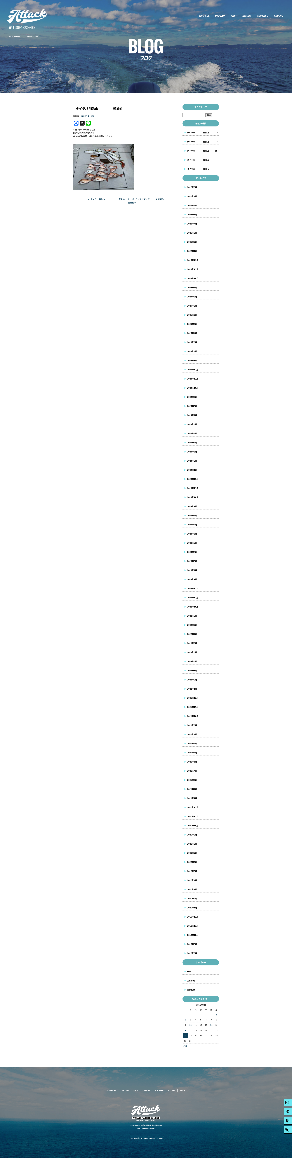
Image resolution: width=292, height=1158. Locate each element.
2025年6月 (192, 314)
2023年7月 (192, 524)
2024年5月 (192, 433)
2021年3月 (192, 779)
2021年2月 (192, 789)
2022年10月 (192, 606)
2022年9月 (192, 615)
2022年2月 (192, 679)
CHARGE (247, 16)
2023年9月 (192, 506)
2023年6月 (192, 533)
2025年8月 (192, 296)
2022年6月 (192, 643)
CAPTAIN (220, 16)
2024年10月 (192, 387)
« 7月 (185, 1046)
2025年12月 (192, 260)
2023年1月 (192, 579)
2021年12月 (192, 697)
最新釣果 (191, 989)
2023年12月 (192, 479)
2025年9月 (192, 287)
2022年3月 (192, 670)
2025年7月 (192, 305)
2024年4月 (192, 442)
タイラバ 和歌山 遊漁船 (106, 199)
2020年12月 (192, 807)
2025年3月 (192, 342)
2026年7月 (192, 196)
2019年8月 (192, 953)
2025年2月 (192, 351)
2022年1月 (192, 688)
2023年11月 (192, 488)
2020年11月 (192, 816)
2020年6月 (192, 862)
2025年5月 (192, 324)
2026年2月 (192, 241)
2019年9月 (192, 944)
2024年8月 (192, 406)
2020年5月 (192, 871)
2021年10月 (192, 716)
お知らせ (191, 980)
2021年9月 (192, 725)
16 (185, 1030)
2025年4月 (192, 333)
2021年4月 (192, 770)
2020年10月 (192, 825)
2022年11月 (192, 597)
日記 (189, 971)
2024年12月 (192, 369)
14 (211, 1025)
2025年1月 (192, 360)
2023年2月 (192, 570)
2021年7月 (192, 743)
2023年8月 (192, 515)
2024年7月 (192, 415)
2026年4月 (192, 223)
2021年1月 (192, 798)
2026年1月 (192, 251)
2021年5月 (192, 761)
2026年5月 (192, 214)
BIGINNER (263, 16)
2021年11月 (192, 707)
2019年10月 (192, 935)
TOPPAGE (203, 16)
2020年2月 (192, 898)
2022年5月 (192, 652)
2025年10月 (192, 278)
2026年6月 (192, 205)
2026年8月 (192, 187)
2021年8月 (192, 734)
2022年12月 (192, 588)
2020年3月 (192, 889)
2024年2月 (192, 460)
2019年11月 (192, 925)
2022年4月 (192, 661)
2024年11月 (192, 378)
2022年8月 (192, 624)
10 (190, 1025)
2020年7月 (192, 852)
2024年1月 (192, 469)
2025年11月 (192, 269)
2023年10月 (192, 497)
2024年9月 (192, 396)
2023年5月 (192, 542)
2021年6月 (192, 752)
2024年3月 (192, 451)
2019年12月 (192, 916)
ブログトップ (200, 107)
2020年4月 (192, 880)
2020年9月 (192, 834)
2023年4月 (192, 552)
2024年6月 (192, 424)
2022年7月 (192, 634)
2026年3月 (192, 232)
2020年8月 (192, 843)
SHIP (233, 16)
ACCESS (281, 16)
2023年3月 (192, 561)
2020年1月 (192, 907)
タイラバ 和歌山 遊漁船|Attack (23, 36)
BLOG (182, 1090)
